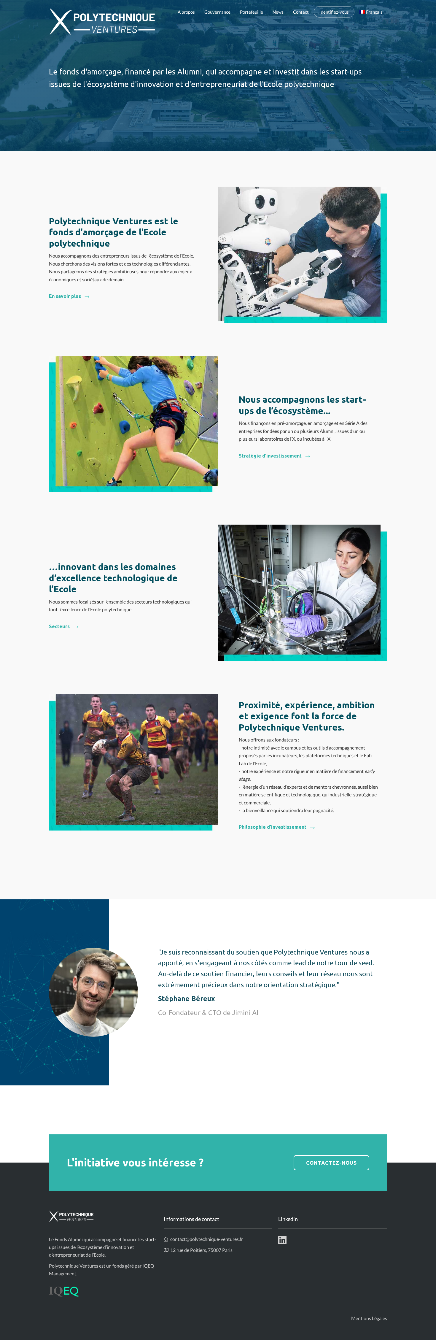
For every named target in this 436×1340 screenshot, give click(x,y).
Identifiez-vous (334, 12)
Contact (301, 12)
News (278, 12)
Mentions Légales (369, 1318)
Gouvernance (217, 12)
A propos (186, 12)
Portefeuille (251, 12)
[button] (69, 296)
